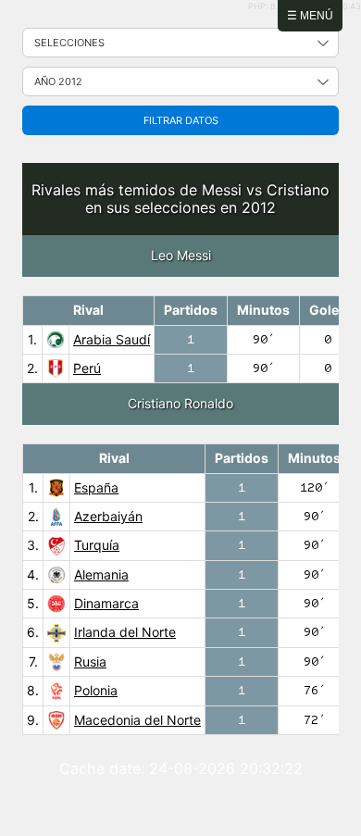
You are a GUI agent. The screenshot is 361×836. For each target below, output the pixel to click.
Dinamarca (106, 603)
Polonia (96, 690)
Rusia (90, 661)
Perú (87, 368)
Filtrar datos (180, 120)
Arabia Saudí (111, 339)
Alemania (101, 574)
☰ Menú (310, 15)
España (96, 487)
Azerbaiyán (108, 516)
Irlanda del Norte (125, 632)
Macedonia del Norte (137, 720)
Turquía (96, 545)
